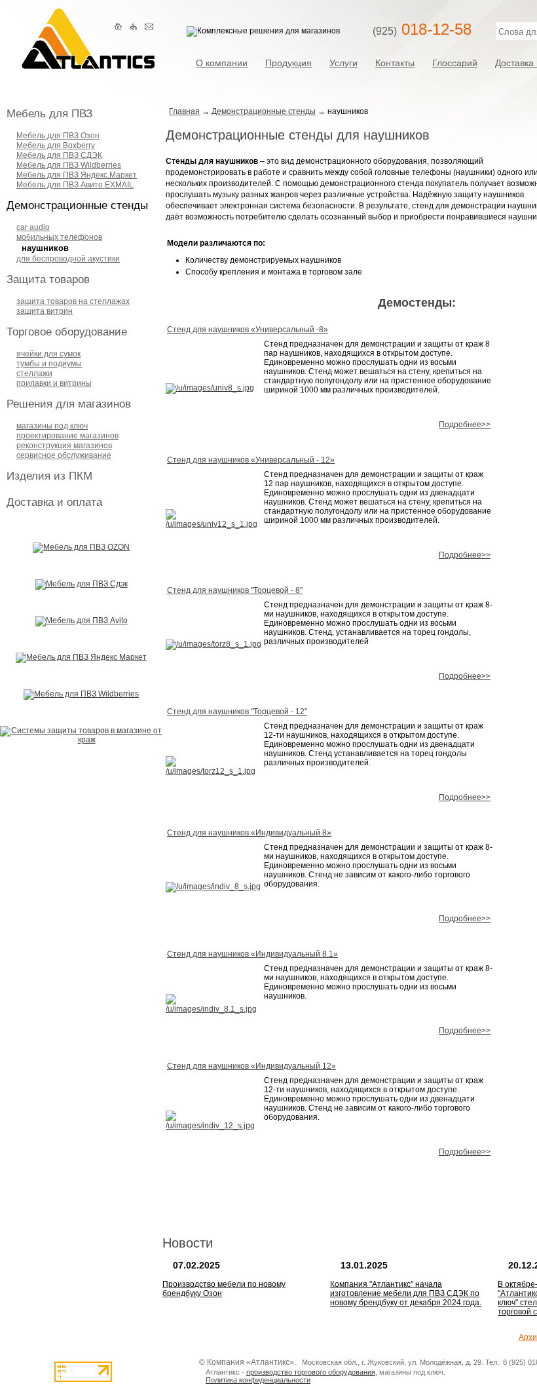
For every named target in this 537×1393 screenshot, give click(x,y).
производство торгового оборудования (310, 1372)
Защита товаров (48, 279)
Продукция (288, 62)
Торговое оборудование (67, 332)
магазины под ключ (52, 425)
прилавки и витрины (54, 383)
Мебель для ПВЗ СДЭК (59, 155)
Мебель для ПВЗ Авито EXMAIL (75, 184)
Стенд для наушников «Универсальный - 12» (251, 460)
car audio (33, 227)
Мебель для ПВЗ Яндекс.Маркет (76, 175)
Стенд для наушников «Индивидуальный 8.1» (252, 954)
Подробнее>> (465, 424)
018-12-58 (422, 29)
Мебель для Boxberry (55, 145)
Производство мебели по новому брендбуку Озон (224, 1289)
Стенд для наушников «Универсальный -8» (247, 329)
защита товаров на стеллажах (73, 301)
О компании (222, 62)
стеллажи (34, 373)
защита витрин (44, 311)
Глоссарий (454, 62)
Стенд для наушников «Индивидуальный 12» (251, 1066)
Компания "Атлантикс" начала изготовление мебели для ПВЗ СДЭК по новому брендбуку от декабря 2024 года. (405, 1293)
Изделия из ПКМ (49, 476)
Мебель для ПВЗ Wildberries (68, 165)
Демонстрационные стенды (77, 205)
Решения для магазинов (69, 404)
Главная (184, 111)
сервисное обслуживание (63, 455)
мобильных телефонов (59, 237)
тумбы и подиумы (49, 363)
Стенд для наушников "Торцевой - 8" (235, 590)
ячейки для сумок (48, 353)
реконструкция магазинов (64, 445)
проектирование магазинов (67, 435)
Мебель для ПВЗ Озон (58, 135)
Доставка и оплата (54, 502)
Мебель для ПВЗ (49, 113)
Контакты (395, 62)
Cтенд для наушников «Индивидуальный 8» (249, 832)
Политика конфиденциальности (258, 1380)
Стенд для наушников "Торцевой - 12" (237, 711)
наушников (45, 248)
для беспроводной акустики (68, 258)
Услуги (343, 62)
